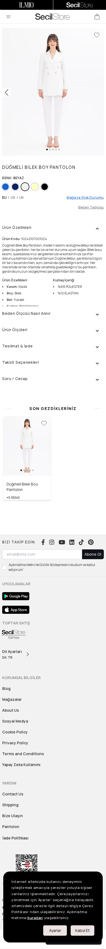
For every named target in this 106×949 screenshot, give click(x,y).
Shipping (10, 804)
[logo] (52, 16)
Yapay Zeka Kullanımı (21, 764)
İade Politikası (15, 838)
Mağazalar (12, 699)
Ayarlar (55, 930)
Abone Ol (93, 554)
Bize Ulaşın (12, 815)
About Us (10, 710)
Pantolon (10, 826)
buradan (35, 917)
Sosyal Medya (15, 721)
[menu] (8, 16)
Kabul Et (82, 930)
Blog (6, 688)
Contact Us (12, 793)
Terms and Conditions (23, 753)
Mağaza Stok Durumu (85, 197)
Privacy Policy (15, 742)
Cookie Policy (15, 732)
